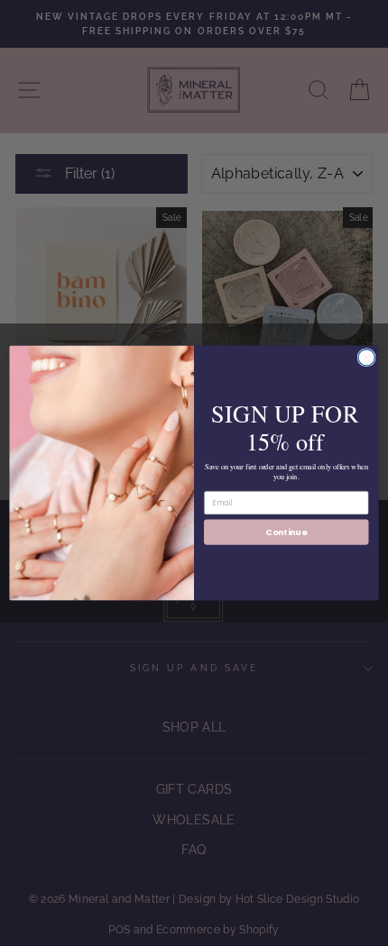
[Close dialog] (366, 358)
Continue (286, 531)
